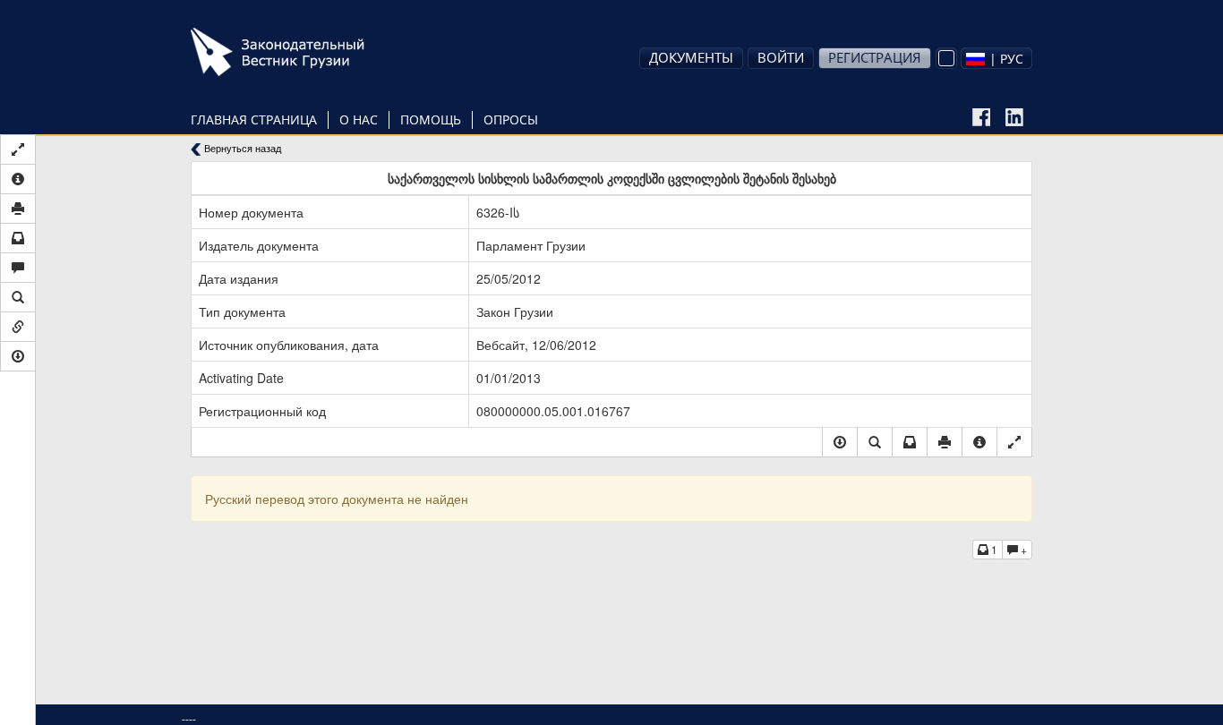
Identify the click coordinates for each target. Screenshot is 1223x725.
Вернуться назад (241, 148)
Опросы (510, 119)
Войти (780, 57)
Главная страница (254, 119)
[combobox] (996, 58)
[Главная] (303, 52)
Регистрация (874, 57)
